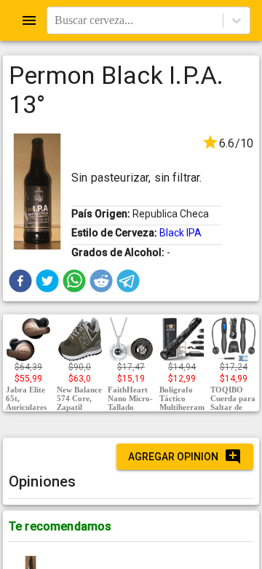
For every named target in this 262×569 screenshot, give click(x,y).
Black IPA (180, 233)
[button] (20, 281)
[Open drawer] (29, 20)
